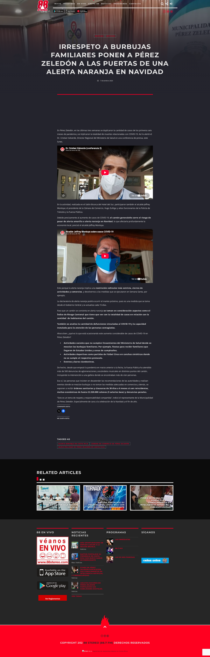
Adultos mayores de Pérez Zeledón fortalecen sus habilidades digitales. (91, 586)
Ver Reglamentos (52, 599)
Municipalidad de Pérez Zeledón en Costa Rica (81, 447)
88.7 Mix (119, 548)
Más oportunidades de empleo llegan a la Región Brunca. (91, 545)
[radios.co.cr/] (155, 563)
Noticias (99, 36)
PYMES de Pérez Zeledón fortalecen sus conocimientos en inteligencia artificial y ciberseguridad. (87, 571)
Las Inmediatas (122, 539)
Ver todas (77, 596)
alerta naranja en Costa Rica (73, 444)
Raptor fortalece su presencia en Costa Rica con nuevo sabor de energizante (91, 557)
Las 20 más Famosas (125, 557)
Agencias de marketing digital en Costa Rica (110, 651)
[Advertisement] (105, 21)
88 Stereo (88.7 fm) (98, 642)
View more (58, 497)
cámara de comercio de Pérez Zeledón (110, 444)
